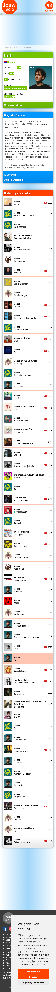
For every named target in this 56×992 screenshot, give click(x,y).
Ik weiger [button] (33, 977)
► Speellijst (8, 939)
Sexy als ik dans (20, 670)
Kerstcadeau (20, 510)
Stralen (17, 715)
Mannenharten (20, 578)
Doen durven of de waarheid (26, 316)
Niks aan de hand (21, 624)
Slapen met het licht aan (24, 681)
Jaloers (17, 487)
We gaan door (20, 795)
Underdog (18, 761)
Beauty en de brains (23, 236)
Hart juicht (18, 385)
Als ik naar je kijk (21, 225)
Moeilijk (17, 601)
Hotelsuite (23, 430)
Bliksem (17, 271)
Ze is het (17, 818)
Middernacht (19, 590)
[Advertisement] (28, 879)
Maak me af (19, 567)
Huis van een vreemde (23, 442)
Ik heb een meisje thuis (24, 464)
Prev (3, 14)
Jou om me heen (21, 499)
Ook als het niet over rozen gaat (27, 635)
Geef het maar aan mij (23, 373)
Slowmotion (19, 692)
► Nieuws (7, 937)
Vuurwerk (18, 783)
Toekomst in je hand (22, 749)
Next (52, 14)
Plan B (17, 658)
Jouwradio (8, 47)
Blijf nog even (19, 259)
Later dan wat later (22, 556)
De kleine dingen (21, 282)
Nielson (19, 47)
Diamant (17, 305)
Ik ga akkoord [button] (33, 971)
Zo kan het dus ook (22, 840)
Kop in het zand (20, 544)
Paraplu (17, 647)
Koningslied (21, 533)
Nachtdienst (19, 613)
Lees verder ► (12, 174)
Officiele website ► (14, 179)
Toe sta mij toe (20, 738)
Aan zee (17, 202)
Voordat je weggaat (22, 772)
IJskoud (17, 453)
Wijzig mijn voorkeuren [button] (33, 982)
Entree (17, 350)
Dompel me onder (21, 328)
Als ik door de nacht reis (24, 214)
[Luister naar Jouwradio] (49, 10)
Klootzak (17, 521)
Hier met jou (19, 396)
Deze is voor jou (20, 293)
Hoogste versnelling (22, 419)
